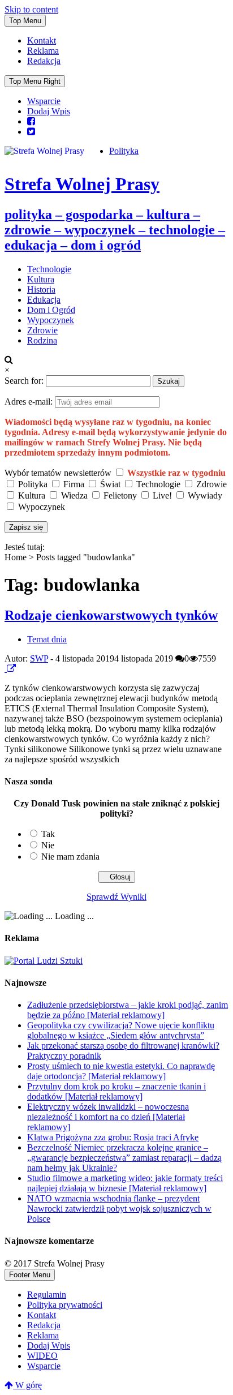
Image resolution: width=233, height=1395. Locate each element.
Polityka (124, 151)
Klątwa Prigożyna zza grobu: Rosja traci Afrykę (113, 1137)
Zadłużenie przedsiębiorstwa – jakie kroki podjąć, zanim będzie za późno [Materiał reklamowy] (127, 1010)
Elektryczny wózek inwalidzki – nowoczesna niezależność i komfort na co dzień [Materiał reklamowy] (108, 1117)
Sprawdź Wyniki (116, 897)
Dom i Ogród (51, 310)
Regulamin (46, 1294)
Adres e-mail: (30, 401)
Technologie (49, 269)
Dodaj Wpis (48, 111)
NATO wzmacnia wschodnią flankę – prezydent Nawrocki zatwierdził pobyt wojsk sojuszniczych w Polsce (119, 1209)
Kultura (40, 279)
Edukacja (44, 299)
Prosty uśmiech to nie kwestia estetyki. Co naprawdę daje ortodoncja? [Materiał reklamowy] (121, 1071)
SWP (39, 658)
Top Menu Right (35, 81)
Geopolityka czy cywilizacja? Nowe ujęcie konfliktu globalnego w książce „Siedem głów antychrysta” (120, 1030)
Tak (48, 834)
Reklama (43, 50)
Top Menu (25, 20)
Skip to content (31, 9)
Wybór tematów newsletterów (58, 473)
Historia (41, 289)
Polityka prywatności (64, 1305)
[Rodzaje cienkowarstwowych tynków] (6, 668)
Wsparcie (44, 101)
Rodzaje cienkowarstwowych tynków (111, 615)
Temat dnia (47, 639)
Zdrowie (42, 330)
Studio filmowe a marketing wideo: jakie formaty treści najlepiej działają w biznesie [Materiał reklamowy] (125, 1183)
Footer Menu (29, 1274)
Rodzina (42, 340)
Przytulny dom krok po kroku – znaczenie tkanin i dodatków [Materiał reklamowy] (116, 1091)
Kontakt (41, 40)
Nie (47, 845)
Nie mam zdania (70, 856)
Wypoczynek (50, 320)
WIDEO (42, 1355)
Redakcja (44, 61)
